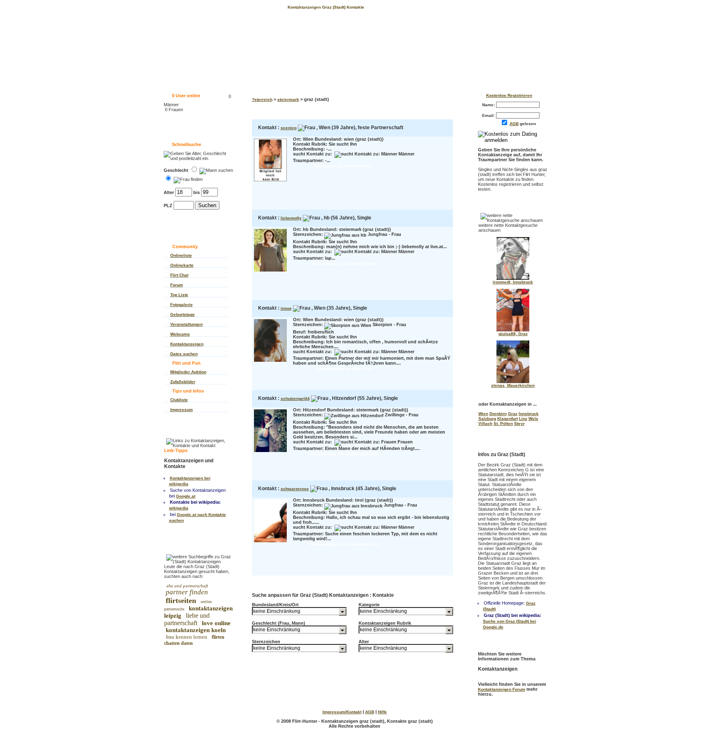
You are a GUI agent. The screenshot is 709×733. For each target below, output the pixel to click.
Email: (489, 115)
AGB (514, 123)
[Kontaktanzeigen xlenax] (512, 381)
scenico (289, 128)
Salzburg (487, 418)
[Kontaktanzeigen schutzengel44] (270, 452)
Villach (485, 423)
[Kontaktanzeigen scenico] (270, 182)
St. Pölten (503, 423)
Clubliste (179, 399)
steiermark (288, 99)
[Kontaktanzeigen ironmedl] (512, 278)
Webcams (180, 334)
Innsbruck (529, 413)
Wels (533, 418)
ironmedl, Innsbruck (513, 282)
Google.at (185, 496)
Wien (483, 413)
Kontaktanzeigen (187, 344)
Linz (523, 418)
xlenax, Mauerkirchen (513, 385)
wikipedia (178, 508)
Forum (176, 285)
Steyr (519, 423)
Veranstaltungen (186, 324)
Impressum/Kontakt (341, 712)
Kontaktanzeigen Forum (501, 689)
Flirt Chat (179, 275)
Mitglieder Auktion (188, 372)
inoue (286, 308)
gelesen (525, 123)
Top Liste (179, 294)
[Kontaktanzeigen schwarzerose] (270, 543)
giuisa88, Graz (513, 333)
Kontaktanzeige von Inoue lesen (344, 368)
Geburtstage (182, 314)
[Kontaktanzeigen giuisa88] (512, 330)
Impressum (181, 409)
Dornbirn (498, 413)
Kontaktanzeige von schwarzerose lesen (344, 544)
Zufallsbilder (182, 381)
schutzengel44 (295, 398)
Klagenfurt (507, 418)
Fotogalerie (181, 304)
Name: (489, 105)
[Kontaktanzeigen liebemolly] (270, 272)
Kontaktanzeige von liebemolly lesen (344, 263)
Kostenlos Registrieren (509, 95)
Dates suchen (184, 354)
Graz (512, 413)
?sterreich (262, 99)
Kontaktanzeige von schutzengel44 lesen (344, 454)
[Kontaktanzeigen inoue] (270, 362)
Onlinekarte (182, 265)
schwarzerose (295, 488)
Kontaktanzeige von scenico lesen (344, 166)
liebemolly (291, 218)
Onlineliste (181, 255)
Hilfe (382, 712)
